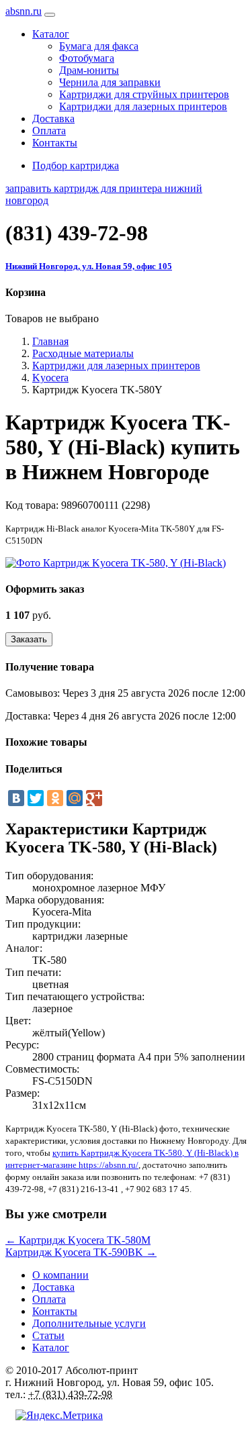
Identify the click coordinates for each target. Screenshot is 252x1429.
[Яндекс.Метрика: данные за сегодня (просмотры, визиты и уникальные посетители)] (59, 1416)
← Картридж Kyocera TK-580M (78, 1240)
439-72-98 (76, 233)
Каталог (50, 1347)
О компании (60, 1275)
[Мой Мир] (75, 798)
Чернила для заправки (110, 82)
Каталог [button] (50, 34)
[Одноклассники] (55, 798)
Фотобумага (86, 58)
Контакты (54, 142)
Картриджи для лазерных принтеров (143, 106)
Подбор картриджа (75, 165)
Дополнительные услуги (89, 1323)
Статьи (48, 1335)
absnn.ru (23, 11)
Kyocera (50, 377)
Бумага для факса (98, 46)
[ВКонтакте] (16, 798)
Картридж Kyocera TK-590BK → (81, 1252)
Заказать (29, 639)
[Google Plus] (94, 798)
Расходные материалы (83, 353)
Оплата (49, 130)
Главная (50, 341)
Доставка (53, 118)
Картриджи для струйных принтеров (144, 94)
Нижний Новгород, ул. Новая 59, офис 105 (88, 266)
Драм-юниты (89, 70)
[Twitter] (36, 798)
